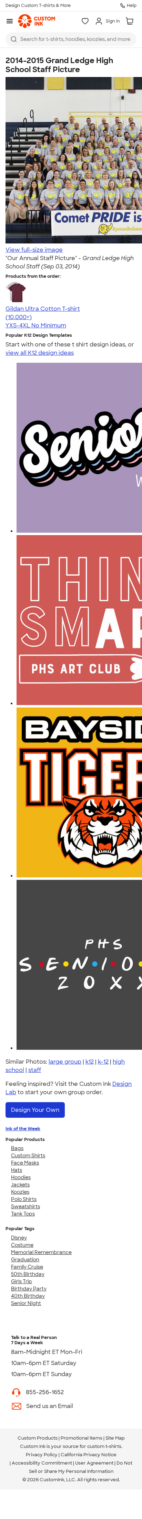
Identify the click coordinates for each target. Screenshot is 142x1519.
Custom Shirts (28, 1155)
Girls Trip (21, 1281)
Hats (16, 1170)
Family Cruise (27, 1267)
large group (65, 1061)
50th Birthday (27, 1274)
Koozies (20, 1192)
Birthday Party (29, 1289)
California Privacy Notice (88, 1455)
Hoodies (21, 1177)
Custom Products (38, 1438)
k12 (89, 1061)
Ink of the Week (23, 1129)
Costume (22, 1245)
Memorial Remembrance (41, 1252)
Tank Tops (23, 1214)
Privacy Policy (42, 1455)
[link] (36, 21)
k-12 (103, 1061)
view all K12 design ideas (40, 353)
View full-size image (34, 250)
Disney (19, 1238)
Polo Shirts (24, 1199)
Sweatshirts (25, 1206)
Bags (17, 1148)
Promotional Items (81, 1438)
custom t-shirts (104, 1446)
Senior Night (26, 1303)
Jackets (20, 1185)
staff (34, 1070)
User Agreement (94, 1463)
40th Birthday (28, 1296)
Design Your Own (35, 1110)
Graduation (25, 1259)
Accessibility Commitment (42, 1463)
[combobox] (71, 39)
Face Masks (25, 1163)
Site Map (115, 1438)
